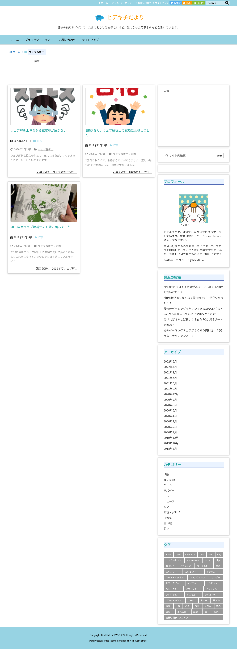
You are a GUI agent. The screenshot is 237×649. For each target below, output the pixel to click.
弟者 (218, 606)
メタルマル (210, 594)
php (218, 560)
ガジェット (190, 571)
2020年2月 (170, 427)
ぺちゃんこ (185, 566)
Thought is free (139, 640)
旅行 (168, 611)
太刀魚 (207, 606)
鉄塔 (216, 611)
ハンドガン (171, 588)
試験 (133, 154)
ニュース (169, 501)
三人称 (216, 600)
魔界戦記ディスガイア (177, 617)
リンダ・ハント (173, 600)
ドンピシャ (212, 583)
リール (191, 600)
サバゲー (169, 491)
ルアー (168, 507)
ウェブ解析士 (45, 149)
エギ (218, 566)
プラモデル (211, 588)
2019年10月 (171, 443)
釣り (166, 529)
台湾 (187, 606)
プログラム (171, 594)
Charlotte (190, 554)
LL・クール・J (173, 560)
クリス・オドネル (175, 577)
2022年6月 (170, 361)
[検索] (227, 3)
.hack (168, 554)
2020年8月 (170, 405)
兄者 (177, 606)
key (219, 554)
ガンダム (210, 571)
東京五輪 (181, 611)
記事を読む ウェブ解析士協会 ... (57, 172)
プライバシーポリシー (123, 3)
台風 (197, 606)
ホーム (104, 3)
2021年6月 (170, 378)
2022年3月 (170, 367)
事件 (168, 606)
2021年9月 (170, 372)
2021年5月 (170, 383)
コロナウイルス (197, 577)
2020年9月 (170, 400)
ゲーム (168, 485)
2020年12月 (171, 394)
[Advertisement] (118, 72)
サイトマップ (161, 3)
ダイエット (192, 583)
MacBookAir (193, 560)
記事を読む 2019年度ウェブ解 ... (56, 269)
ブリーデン (191, 588)
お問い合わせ (144, 3)
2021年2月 (170, 389)
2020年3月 (170, 421)
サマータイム (172, 583)
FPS (211, 554)
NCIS (207, 560)
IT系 (39, 141)
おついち (170, 566)
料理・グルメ (172, 512)
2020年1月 (170, 432)
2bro (178, 554)
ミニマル (191, 594)
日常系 (168, 518)
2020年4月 (170, 416)
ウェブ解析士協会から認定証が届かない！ (40, 130)
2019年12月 (171, 438)
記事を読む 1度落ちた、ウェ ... (132, 172)
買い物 (168, 523)
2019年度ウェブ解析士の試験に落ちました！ (42, 226)
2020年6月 (170, 410)
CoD (202, 554)
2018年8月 (170, 449)
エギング (170, 571)
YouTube (169, 480)
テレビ (168, 496)
